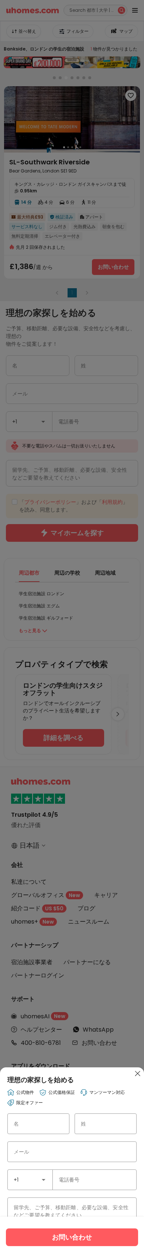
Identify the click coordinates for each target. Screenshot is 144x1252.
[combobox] (30, 1179)
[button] (43, 1179)
